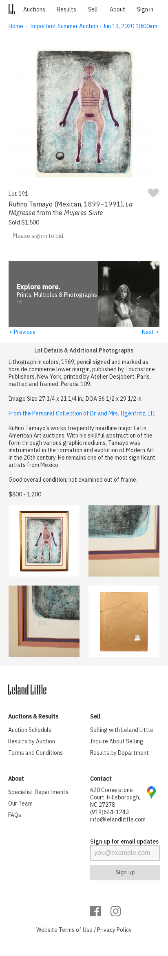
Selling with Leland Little (121, 730)
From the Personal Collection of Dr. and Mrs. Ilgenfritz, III (82, 413)
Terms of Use (76, 930)
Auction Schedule (30, 730)
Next (150, 332)
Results (66, 9)
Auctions (34, 9)
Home (16, 26)
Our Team (20, 803)
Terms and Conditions (35, 752)
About (117, 9)
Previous (22, 332)
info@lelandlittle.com (118, 819)
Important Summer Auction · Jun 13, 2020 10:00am (93, 26)
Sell (93, 9)
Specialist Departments (38, 792)
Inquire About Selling (117, 741)
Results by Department (119, 752)
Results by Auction (31, 741)
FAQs (14, 815)
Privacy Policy (114, 930)
